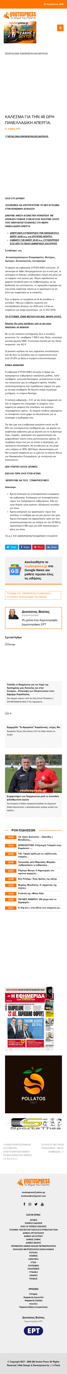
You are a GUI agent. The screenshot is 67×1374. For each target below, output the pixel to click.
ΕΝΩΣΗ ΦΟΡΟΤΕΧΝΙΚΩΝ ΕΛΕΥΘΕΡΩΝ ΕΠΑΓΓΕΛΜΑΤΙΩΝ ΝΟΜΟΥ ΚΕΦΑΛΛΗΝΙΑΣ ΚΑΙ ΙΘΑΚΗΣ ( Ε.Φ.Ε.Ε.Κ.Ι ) (17, 1151)
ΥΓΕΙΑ (33, 1262)
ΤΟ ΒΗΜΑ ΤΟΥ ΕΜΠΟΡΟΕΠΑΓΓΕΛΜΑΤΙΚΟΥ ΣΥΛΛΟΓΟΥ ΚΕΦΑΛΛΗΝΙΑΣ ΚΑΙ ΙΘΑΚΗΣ (29, 595)
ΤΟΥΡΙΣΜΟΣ (33, 1266)
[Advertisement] (33, 949)
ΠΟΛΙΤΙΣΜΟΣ (33, 1269)
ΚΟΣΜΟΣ (33, 1256)
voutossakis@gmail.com (33, 1196)
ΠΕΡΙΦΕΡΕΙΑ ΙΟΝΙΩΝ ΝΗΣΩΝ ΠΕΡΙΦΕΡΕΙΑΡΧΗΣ (33, 1246)
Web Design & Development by (39, 1365)
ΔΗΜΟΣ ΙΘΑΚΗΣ (33, 1243)
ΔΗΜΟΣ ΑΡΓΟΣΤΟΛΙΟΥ (33, 1233)
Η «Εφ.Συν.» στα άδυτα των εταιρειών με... (39, 907)
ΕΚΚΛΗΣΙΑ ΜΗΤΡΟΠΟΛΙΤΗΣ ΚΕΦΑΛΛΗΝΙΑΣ (33, 1249)
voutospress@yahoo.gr (33, 1192)
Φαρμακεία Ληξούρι (33, 1300)
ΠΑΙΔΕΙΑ (33, 1279)
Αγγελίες (33, 1304)
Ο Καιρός (33, 1294)
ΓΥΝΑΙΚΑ (33, 1272)
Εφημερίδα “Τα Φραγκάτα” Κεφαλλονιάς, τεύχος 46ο (33, 727)
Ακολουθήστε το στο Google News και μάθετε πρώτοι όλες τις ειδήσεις (39, 570)
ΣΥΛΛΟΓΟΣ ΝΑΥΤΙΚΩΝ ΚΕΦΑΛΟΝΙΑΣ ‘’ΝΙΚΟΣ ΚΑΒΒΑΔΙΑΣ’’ (52, 1148)
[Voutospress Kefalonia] (19, 15)
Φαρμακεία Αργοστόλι (33, 1297)
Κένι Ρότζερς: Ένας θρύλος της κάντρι (37, 879)
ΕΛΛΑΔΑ (33, 1252)
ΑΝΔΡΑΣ (33, 1275)
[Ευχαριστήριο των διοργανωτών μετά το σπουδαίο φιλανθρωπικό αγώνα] (33, 773)
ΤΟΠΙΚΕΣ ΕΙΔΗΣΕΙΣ (33, 1223)
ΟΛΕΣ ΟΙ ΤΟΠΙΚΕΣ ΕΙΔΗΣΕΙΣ (33, 1226)
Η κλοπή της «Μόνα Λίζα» (31, 893)
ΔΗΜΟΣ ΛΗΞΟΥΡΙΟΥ (33, 1236)
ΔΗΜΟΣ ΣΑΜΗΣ (33, 1239)
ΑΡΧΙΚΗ (33, 1220)
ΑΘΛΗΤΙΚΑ (33, 1259)
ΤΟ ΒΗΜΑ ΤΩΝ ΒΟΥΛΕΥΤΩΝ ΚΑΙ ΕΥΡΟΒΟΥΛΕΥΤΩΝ (33, 1230)
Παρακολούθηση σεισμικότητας (33, 1307)
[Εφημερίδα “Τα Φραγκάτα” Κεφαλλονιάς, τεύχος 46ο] (33, 718)
